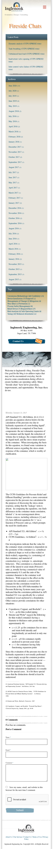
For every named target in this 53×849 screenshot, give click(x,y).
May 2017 (13, 182)
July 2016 (12, 233)
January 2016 (14, 259)
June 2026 (13, 85)
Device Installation (16, 298)
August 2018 (14, 111)
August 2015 (14, 279)
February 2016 (14, 254)
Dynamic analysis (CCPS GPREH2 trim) (25, 43)
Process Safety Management (20, 306)
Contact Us (18, 341)
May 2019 (13, 106)
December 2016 (15, 208)
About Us (9, 837)
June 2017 (13, 177)
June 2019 (13, 101)
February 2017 (14, 197)
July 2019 (12, 95)
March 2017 (13, 192)
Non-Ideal (12, 303)
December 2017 (15, 146)
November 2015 (15, 264)
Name (8, 737)
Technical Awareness (26, 314)
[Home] (26, 828)
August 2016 (14, 228)
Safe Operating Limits (31, 311)
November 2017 (15, 152)
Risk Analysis (14, 311)
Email (8, 750)
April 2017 (13, 187)
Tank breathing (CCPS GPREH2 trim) (24, 48)
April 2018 (13, 126)
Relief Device (13, 309)
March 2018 (13, 131)
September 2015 (15, 274)
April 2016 (13, 243)
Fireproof (31, 298)
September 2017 (15, 162)
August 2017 (14, 167)
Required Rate (28, 309)
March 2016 (13, 248)
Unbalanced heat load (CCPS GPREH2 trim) (27, 53)
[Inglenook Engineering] (14, 6)
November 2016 (15, 213)
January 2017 (14, 203)
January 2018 (14, 141)
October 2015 (14, 269)
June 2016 (13, 238)
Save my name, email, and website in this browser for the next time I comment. (24, 788)
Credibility (38, 296)
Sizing (11, 314)
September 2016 (15, 223)
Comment (9, 763)
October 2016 (14, 218)
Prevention (24, 303)
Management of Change (18, 301)
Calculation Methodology (19, 296)
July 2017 (12, 172)
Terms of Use (37, 837)
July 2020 (12, 90)
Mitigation (35, 301)
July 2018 (12, 116)
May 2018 (13, 121)
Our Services (18, 837)
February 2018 (14, 136)
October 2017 (14, 157)
